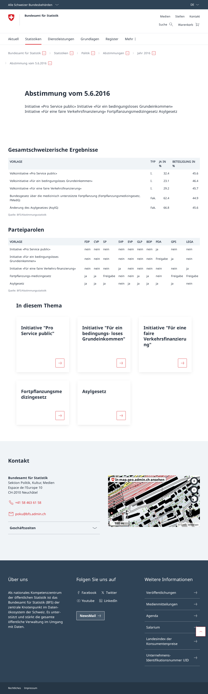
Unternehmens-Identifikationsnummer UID (167, 657)
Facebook (89, 592)
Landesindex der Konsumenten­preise (162, 641)
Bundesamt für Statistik (41, 15)
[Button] (59, 363)
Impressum (30, 688)
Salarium (153, 627)
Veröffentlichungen (161, 592)
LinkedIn (110, 600)
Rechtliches (14, 688)
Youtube (88, 600)
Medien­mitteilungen (162, 604)
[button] (13, 39)
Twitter (111, 592)
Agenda (152, 615)
